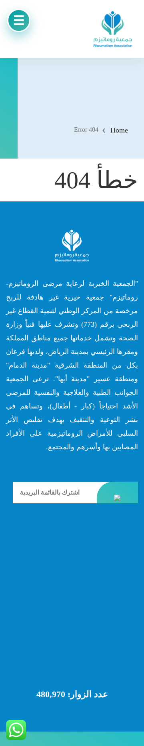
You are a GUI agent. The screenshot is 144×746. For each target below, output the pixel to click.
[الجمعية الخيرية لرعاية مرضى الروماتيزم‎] (112, 28)
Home (119, 130)
